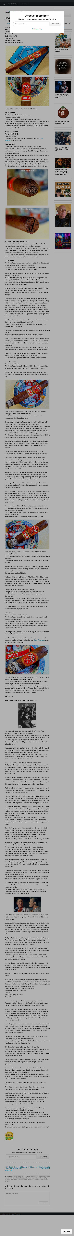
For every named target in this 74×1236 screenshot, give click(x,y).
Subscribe (55, 24)
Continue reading (37, 29)
